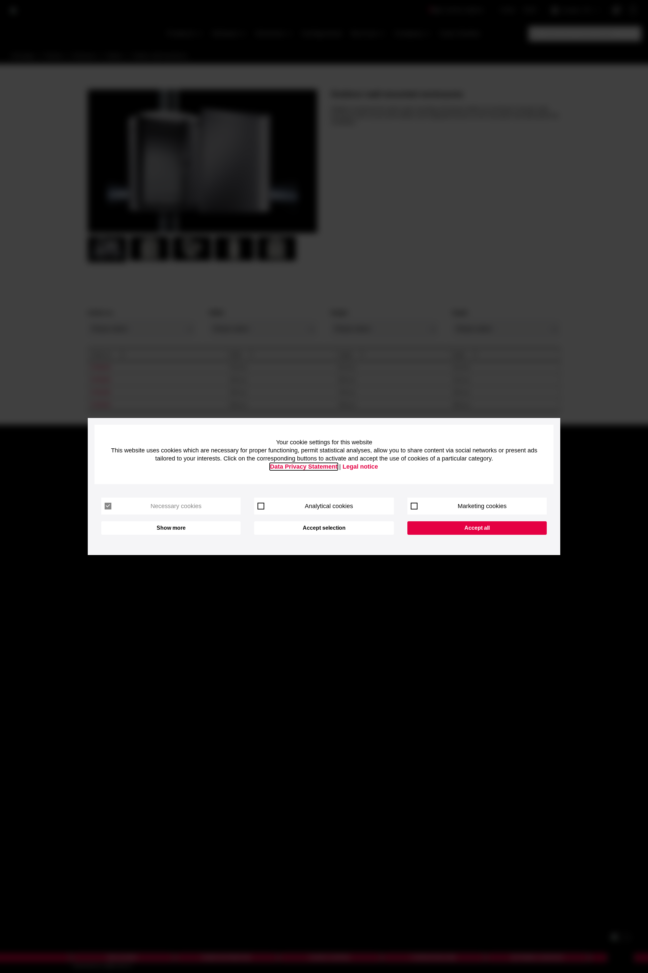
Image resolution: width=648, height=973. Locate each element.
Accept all (477, 528)
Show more (171, 528)
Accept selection (324, 528)
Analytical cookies (329, 506)
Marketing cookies (482, 506)
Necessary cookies (176, 506)
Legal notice (360, 466)
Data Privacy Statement (304, 466)
